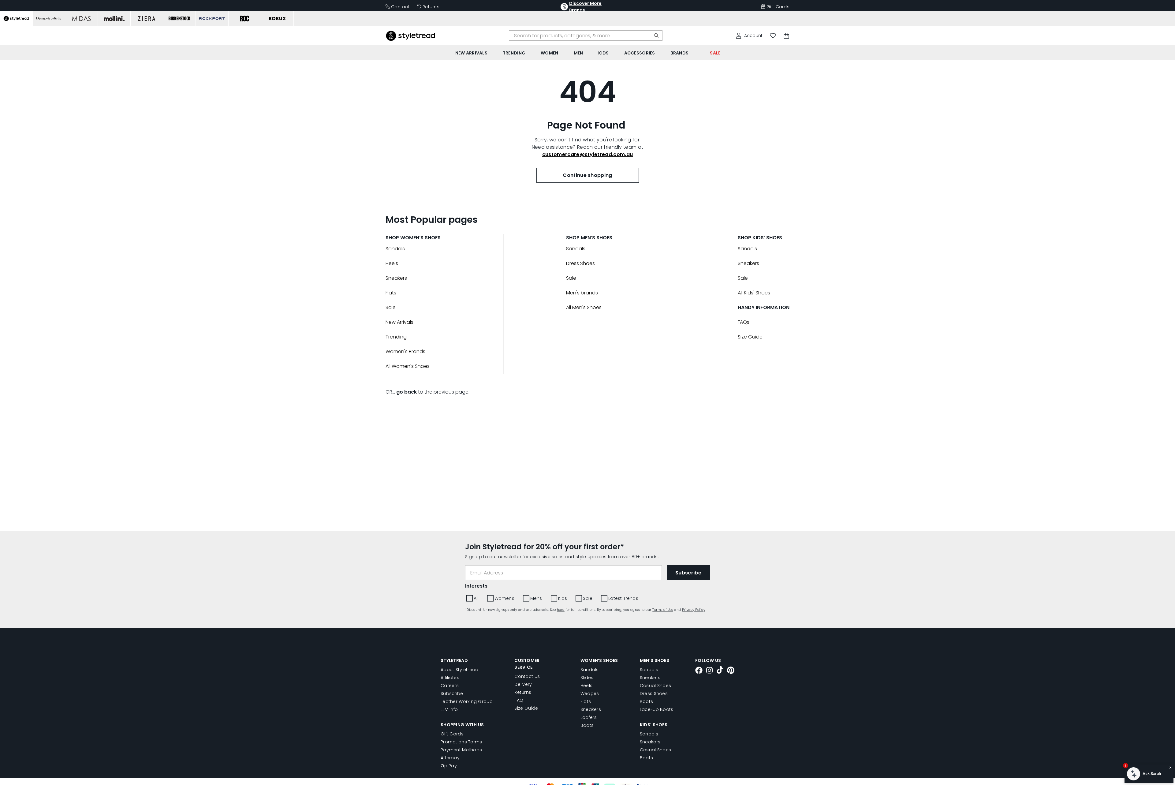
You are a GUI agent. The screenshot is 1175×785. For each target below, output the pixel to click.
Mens (646, 233)
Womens (616, 233)
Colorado (627, 199)
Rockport (599, 209)
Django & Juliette (671, 199)
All (590, 233)
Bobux (595, 199)
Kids (670, 233)
